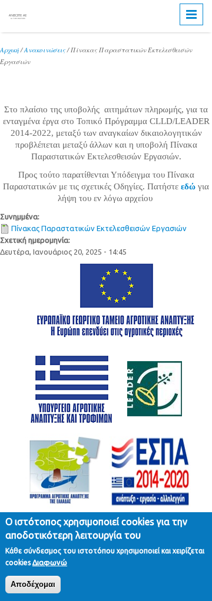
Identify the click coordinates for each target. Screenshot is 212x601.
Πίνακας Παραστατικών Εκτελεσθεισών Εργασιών (99, 228)
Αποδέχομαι (33, 584)
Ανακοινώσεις (44, 49)
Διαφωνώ (49, 562)
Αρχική (9, 49)
